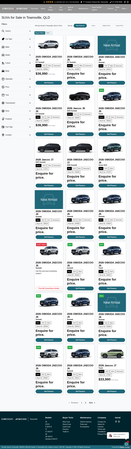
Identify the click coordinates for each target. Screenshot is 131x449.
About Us (101, 424)
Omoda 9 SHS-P (51, 439)
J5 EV (47, 424)
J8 (46, 434)
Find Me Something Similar (48, 288)
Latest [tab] (93, 25)
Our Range (50, 8)
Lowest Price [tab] (119, 25)
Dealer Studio (124, 447)
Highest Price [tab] (106, 25)
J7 (46, 429)
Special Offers (70, 8)
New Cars (66, 422)
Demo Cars (67, 424)
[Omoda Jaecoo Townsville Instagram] (128, 2)
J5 (46, 422)
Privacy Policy (103, 434)
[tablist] (100, 26)
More (124, 8)
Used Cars (66, 427)
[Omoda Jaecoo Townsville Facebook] (125, 2)
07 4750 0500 (117, 2)
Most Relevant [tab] (80, 25)
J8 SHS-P (49, 436)
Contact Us (102, 422)
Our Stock (61, 8)
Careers (100, 427)
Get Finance (49, 83)
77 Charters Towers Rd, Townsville (95, 2)
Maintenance (83, 8)
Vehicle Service (85, 422)
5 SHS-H (48, 427)
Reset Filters (39, 33)
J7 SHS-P (49, 432)
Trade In (117, 8)
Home (43, 8)
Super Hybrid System (96, 8)
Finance (110, 8)
